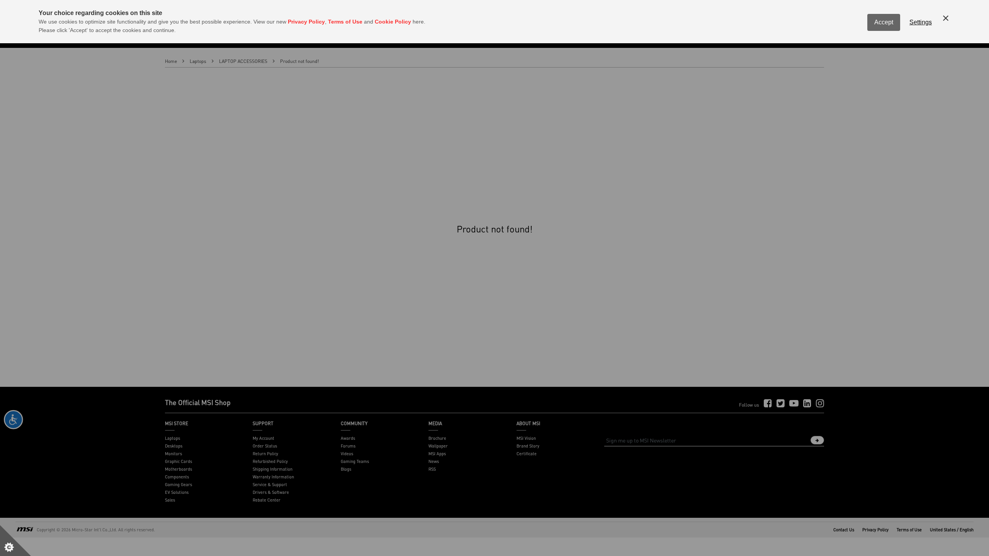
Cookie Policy (393, 22)
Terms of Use (345, 22)
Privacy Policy (306, 22)
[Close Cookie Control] (945, 18)
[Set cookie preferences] (15, 540)
